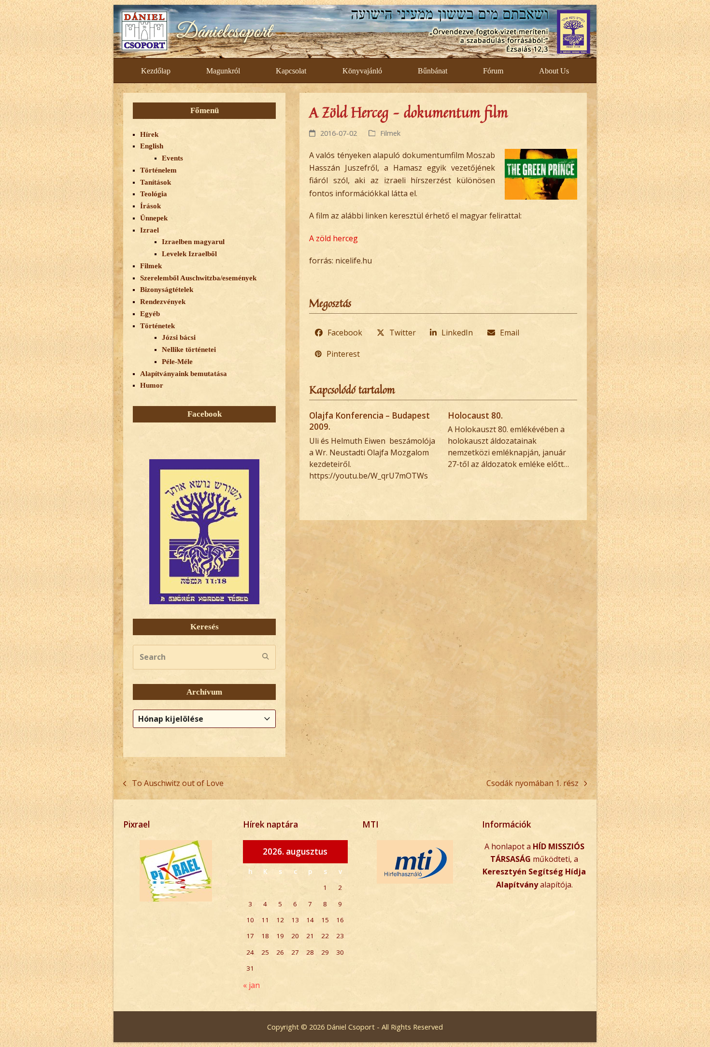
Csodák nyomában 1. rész (532, 783)
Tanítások (155, 182)
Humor (151, 385)
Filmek (390, 133)
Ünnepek (154, 218)
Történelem (158, 170)
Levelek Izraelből (189, 254)
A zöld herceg (333, 238)
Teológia (153, 194)
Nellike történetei (189, 349)
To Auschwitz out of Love (173, 783)
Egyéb (150, 314)
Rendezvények (162, 301)
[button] (339, 332)
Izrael (149, 230)
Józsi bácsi (179, 337)
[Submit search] (265, 657)
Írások (150, 206)
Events (172, 158)
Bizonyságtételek (166, 289)
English (151, 146)
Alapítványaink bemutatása (183, 374)
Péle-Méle (177, 361)
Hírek (149, 134)
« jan (251, 985)
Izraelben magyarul (193, 242)
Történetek (157, 326)
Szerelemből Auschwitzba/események (198, 278)
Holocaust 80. (475, 415)
